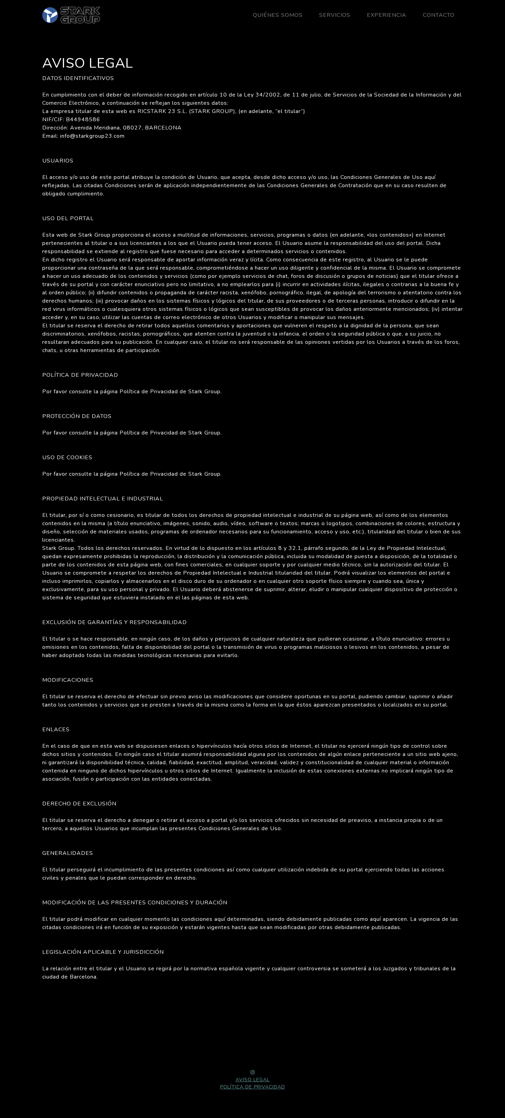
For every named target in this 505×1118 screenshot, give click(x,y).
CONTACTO (438, 15)
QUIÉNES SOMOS (278, 15)
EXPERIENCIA (386, 15)
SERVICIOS (334, 15)
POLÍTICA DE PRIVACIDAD (252, 1087)
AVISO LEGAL (253, 1079)
